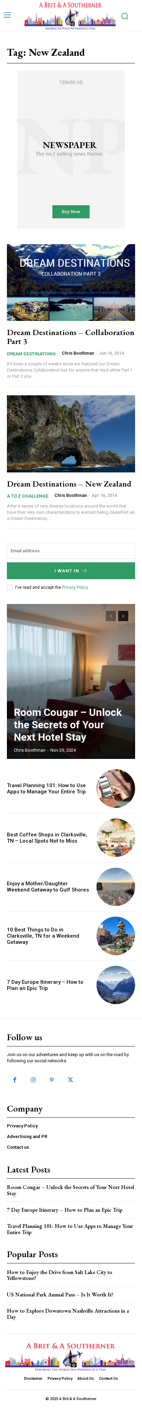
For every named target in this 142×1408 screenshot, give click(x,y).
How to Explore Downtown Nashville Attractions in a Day (68, 1314)
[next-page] (123, 616)
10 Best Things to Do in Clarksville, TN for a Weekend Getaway (43, 936)
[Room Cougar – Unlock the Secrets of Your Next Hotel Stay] (71, 681)
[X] (70, 1080)
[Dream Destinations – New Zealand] (71, 433)
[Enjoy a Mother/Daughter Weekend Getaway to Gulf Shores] (116, 887)
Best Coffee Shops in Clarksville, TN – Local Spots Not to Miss (47, 838)
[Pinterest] (51, 1080)
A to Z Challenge (27, 496)
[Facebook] (14, 1080)
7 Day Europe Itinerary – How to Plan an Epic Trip (45, 985)
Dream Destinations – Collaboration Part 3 (70, 336)
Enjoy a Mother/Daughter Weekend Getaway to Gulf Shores (48, 886)
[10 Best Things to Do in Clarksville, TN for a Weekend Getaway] (116, 936)
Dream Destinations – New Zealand (69, 483)
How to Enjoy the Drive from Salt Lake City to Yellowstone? (59, 1275)
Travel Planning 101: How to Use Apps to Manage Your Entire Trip (46, 788)
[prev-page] (111, 616)
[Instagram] (33, 1080)
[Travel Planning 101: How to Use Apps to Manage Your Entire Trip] (116, 788)
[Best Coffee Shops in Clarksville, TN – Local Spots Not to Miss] (116, 837)
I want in (66, 570)
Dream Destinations (31, 353)
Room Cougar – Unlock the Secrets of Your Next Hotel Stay (68, 724)
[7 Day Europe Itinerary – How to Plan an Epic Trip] (116, 985)
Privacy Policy (75, 587)
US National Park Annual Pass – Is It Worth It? (60, 1294)
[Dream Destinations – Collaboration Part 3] (71, 282)
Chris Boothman (78, 353)
